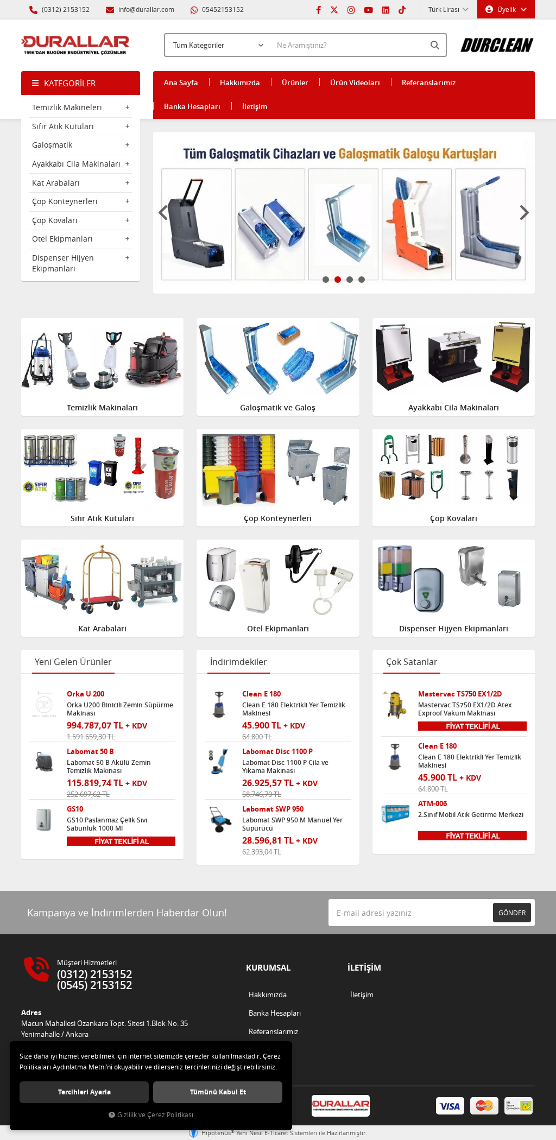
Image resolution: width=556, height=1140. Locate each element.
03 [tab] (349, 279)
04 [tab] (361, 279)
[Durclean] (497, 40)
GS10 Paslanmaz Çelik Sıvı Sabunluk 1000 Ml (107, 824)
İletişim (254, 106)
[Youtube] (368, 9)
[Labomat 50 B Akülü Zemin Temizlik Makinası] (44, 762)
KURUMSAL (268, 967)
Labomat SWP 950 (273, 809)
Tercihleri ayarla (84, 1092)
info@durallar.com (146, 9)
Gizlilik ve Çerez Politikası (155, 1115)
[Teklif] (121, 840)
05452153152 (222, 9)
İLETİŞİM (364, 967)
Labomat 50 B (90, 752)
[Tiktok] (402, 9)
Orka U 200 (85, 694)
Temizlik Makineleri (67, 107)
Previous (164, 213)
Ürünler (295, 82)
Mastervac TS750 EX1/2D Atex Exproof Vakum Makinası (465, 709)
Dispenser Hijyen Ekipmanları (63, 263)
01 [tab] (326, 279)
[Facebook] (318, 9)
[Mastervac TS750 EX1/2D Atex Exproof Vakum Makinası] (395, 704)
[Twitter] (334, 9)
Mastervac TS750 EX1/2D (460, 694)
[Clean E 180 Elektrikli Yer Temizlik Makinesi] (219, 704)
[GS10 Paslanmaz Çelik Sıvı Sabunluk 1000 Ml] (44, 819)
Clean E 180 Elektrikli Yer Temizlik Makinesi (293, 709)
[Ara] (436, 45)
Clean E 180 (261, 694)
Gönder (512, 912)
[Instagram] (351, 9)
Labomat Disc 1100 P (277, 752)
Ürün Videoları (355, 82)
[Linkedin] (385, 9)
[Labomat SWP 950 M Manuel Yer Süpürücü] (219, 819)
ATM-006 (432, 804)
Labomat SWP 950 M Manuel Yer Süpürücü (292, 824)
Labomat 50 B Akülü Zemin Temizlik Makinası (109, 766)
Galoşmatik (52, 145)
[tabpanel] (344, 213)
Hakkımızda (240, 82)
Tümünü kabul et (218, 1092)
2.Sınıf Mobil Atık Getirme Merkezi (470, 814)
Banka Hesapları (192, 106)
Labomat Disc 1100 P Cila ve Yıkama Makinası (285, 766)
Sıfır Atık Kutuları (63, 126)
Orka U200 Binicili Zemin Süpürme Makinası (120, 709)
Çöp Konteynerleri (65, 201)
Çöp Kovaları (55, 220)
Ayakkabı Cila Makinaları (76, 164)
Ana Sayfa (181, 82)
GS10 (75, 809)
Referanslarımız (429, 82)
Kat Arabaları (56, 183)
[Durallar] (75, 45)
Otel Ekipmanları (62, 238)
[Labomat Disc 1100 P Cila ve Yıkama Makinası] (219, 762)
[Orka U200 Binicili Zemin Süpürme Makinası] (44, 704)
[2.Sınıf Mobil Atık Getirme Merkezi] (395, 814)
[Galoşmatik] (344, 213)
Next (524, 213)
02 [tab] (337, 279)
